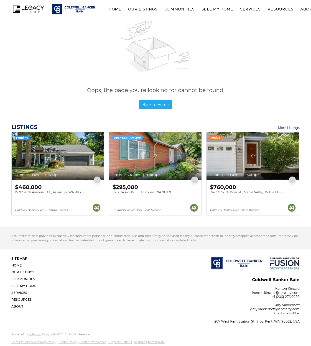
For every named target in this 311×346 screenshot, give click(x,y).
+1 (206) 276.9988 (286, 297)
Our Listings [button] (143, 9)
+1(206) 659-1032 (287, 313)
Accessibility (156, 342)
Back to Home (156, 105)
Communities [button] (179, 9)
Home (115, 9)
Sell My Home (217, 9)
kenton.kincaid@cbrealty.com (276, 293)
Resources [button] (280, 9)
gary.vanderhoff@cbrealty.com (275, 309)
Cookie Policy (68, 342)
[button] (28, 9)
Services (250, 9)
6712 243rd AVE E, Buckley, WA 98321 (141, 192)
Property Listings (120, 342)
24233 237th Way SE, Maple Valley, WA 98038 (246, 192)
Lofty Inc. (35, 334)
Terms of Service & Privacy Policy (33, 342)
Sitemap (139, 342)
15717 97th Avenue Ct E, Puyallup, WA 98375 (49, 192)
